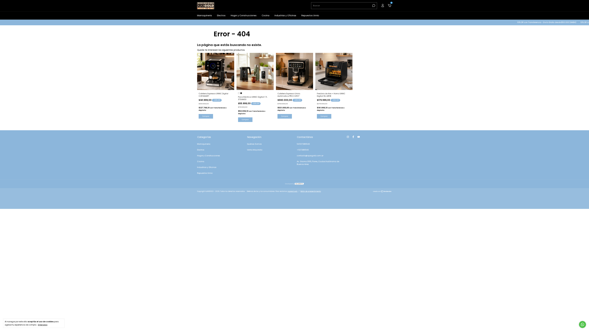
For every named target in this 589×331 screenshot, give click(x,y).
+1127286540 (303, 149)
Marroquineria (204, 15)
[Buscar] (373, 6)
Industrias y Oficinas (285, 15)
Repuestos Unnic (310, 15)
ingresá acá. (293, 191)
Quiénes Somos (254, 144)
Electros (221, 15)
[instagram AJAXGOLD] (348, 136)
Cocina (265, 15)
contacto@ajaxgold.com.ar (310, 155)
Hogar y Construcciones (243, 15)
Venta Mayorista (254, 149)
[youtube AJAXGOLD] (358, 136)
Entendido (42, 324)
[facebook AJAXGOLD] (353, 136)
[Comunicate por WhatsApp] (582, 324)
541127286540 (303, 144)
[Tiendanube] (382, 191)
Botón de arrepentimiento (310, 191)
